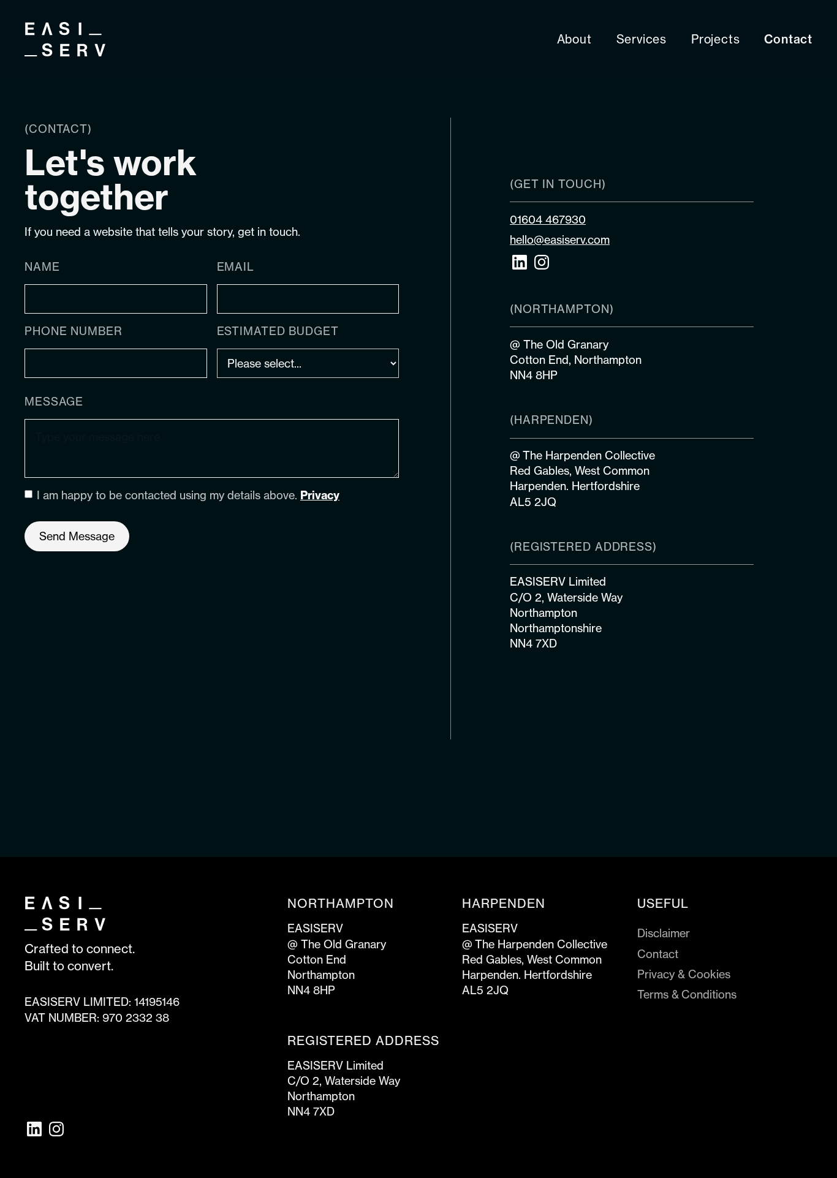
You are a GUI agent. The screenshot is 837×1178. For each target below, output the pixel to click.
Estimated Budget (278, 331)
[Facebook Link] (34, 1129)
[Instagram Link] (541, 262)
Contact (657, 954)
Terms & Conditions (687, 994)
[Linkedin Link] (519, 262)
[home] (65, 39)
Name (42, 266)
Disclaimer (663, 933)
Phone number (74, 331)
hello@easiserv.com (560, 239)
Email (236, 266)
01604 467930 (548, 219)
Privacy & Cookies (683, 974)
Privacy (319, 495)
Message (54, 401)
